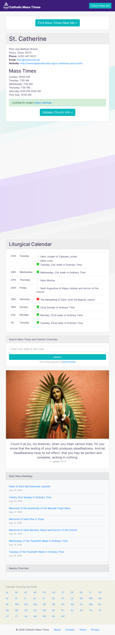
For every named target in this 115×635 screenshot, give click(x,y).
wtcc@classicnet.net (28, 59)
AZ (25, 592)
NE (53, 604)
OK (35, 610)
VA (25, 616)
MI (7, 604)
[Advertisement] (57, 146)
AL (7, 592)
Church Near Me (100, 5)
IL (25, 598)
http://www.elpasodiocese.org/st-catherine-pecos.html (51, 63)
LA (72, 598)
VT (16, 616)
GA (99, 592)
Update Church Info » (57, 112)
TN (90, 610)
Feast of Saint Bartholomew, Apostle (29, 486)
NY (99, 604)
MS (25, 604)
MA (99, 598)
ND (16, 610)
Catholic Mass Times (25, 7)
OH (25, 610)
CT (62, 592)
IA (44, 598)
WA (35, 616)
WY (62, 616)
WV (44, 616)
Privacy (95, 629)
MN (16, 604)
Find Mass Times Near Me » (57, 23)
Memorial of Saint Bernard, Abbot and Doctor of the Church (43, 529)
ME (81, 598)
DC (81, 592)
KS (53, 598)
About (57, 629)
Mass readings (43, 102)
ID (16, 598)
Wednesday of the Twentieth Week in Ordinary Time (38, 540)
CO (53, 592)
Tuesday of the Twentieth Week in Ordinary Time (36, 551)
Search (57, 357)
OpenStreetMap (68, 362)
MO (35, 604)
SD (81, 610)
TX (99, 610)
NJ (81, 604)
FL (90, 592)
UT (7, 616)
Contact (70, 629)
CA (44, 592)
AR (35, 592)
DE (72, 592)
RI (62, 610)
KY (62, 598)
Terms (82, 629)
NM (90, 604)
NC (7, 610)
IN (35, 598)
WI (53, 616)
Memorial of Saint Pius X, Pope (26, 519)
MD (90, 598)
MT (44, 604)
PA (53, 610)
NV (62, 604)
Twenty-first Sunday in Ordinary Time (30, 497)
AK (16, 592)
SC (72, 610)
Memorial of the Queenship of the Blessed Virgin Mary (39, 508)
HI (7, 598)
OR (44, 610)
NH (72, 604)
